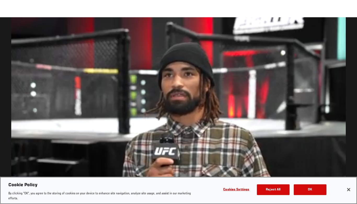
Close (347, 28)
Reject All (273, 189)
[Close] (348, 189)
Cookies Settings (236, 189)
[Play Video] (179, 111)
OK (310, 189)
